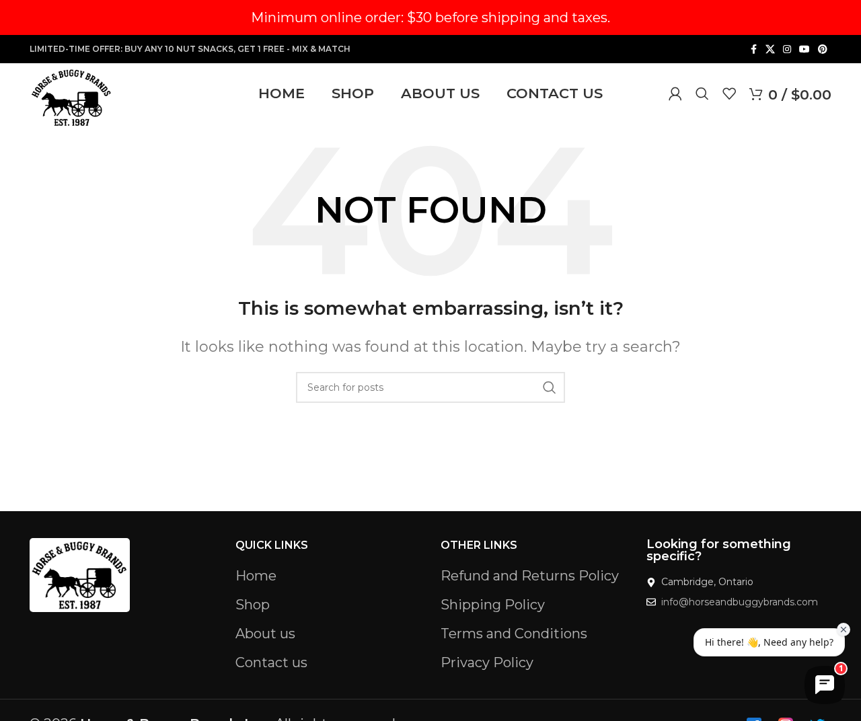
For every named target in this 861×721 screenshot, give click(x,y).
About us (265, 633)
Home (255, 576)
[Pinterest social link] (822, 49)
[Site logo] (72, 96)
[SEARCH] (549, 387)
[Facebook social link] (753, 49)
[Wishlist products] (729, 93)
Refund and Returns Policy (530, 576)
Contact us (271, 662)
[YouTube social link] (804, 49)
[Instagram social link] (787, 49)
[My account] (675, 93)
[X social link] (770, 49)
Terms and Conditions (514, 633)
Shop (252, 605)
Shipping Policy (493, 605)
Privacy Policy (487, 662)
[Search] (702, 93)
